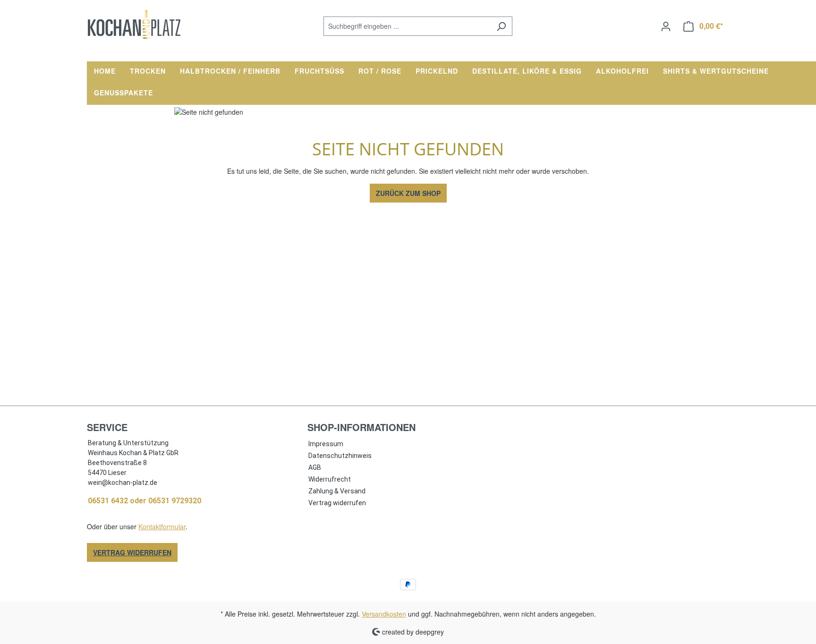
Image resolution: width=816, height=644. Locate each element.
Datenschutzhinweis (340, 455)
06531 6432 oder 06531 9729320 (144, 500)
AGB (314, 467)
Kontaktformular (162, 526)
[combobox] (407, 26)
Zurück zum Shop (408, 193)
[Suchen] (501, 26)
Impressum (325, 444)
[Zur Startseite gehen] (134, 24)
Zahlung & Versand (337, 491)
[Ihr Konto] (665, 26)
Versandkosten (384, 614)
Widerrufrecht (329, 479)
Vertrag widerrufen (132, 552)
